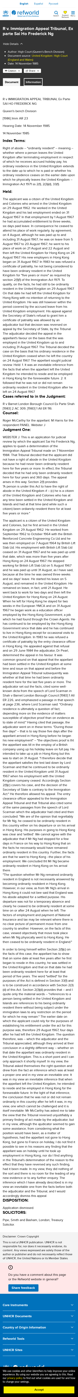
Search (56, 15)
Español (38, 3)
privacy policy (14, 1378)
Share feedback (23, 1287)
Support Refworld (65, 16)
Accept (39, 1389)
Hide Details (11, 44)
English (24, 3)
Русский (53, 3)
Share (32, 71)
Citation (12, 71)
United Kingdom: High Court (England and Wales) (38, 58)
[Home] (21, 13)
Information (33, 82)
